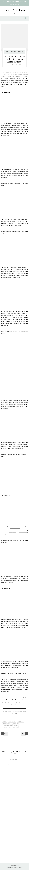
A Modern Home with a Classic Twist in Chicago (14, 708)
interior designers (6, 723)
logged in (9, 764)
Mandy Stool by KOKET (7, 444)
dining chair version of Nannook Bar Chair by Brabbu (14, 323)
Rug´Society (23, 1)
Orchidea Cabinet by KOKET (18, 313)
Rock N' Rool (15, 727)
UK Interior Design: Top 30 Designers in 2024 (14, 752)
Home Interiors (20, 721)
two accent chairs (23, 532)
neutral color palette (15, 528)
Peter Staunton (16, 725)
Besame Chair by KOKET (7, 404)
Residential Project (6, 727)
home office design (13, 625)
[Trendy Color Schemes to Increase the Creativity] (24, 733)
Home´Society (10, 1)
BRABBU (17, 1)
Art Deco (4, 721)
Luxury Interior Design (7, 725)
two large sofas (12, 532)
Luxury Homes (15, 723)
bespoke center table (22, 663)
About (4, 1)
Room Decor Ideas (15, 9)
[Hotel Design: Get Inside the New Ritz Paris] (4, 733)
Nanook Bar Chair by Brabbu (13, 277)
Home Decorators (12, 721)
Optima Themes (18, 867)
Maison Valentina (14, 4)
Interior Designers (11, 51)
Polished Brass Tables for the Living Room (17, 673)
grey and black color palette (8, 133)
